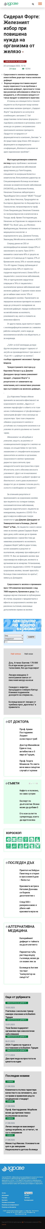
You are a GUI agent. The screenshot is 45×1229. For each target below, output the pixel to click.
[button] (39, 3)
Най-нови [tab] (28, 654)
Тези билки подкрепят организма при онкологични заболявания (19, 1031)
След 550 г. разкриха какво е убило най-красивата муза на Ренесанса (29, 908)
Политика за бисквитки (9, 1207)
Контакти (4, 1200)
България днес (28, 1200)
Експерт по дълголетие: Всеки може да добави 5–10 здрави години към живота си (29, 807)
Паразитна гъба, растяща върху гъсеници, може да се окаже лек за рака (29, 958)
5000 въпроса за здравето (15, 61)
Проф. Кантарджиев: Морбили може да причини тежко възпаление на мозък (21, 1112)
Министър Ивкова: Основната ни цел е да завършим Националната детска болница (22, 1146)
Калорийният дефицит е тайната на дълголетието (29, 941)
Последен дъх (21, 863)
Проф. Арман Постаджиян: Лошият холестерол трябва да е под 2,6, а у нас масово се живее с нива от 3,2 (29, 739)
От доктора (18, 722)
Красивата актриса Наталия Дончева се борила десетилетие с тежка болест (29, 892)
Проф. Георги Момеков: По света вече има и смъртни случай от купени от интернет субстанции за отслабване (30, 770)
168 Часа (27, 1197)
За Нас (4, 1193)
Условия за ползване (8, 1202)
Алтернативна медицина (21, 929)
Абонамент (5, 1195)
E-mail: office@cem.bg (29, 1212)
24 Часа (26, 1195)
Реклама (4, 1197)
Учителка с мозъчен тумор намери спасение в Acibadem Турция (20, 1014)
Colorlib (4, 1224)
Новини (10, 1081)
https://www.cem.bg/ (21, 1214)
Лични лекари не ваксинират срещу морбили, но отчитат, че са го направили (21, 1129)
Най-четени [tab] (16, 654)
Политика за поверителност (10, 1205)
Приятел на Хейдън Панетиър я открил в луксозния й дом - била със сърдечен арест (29, 876)
